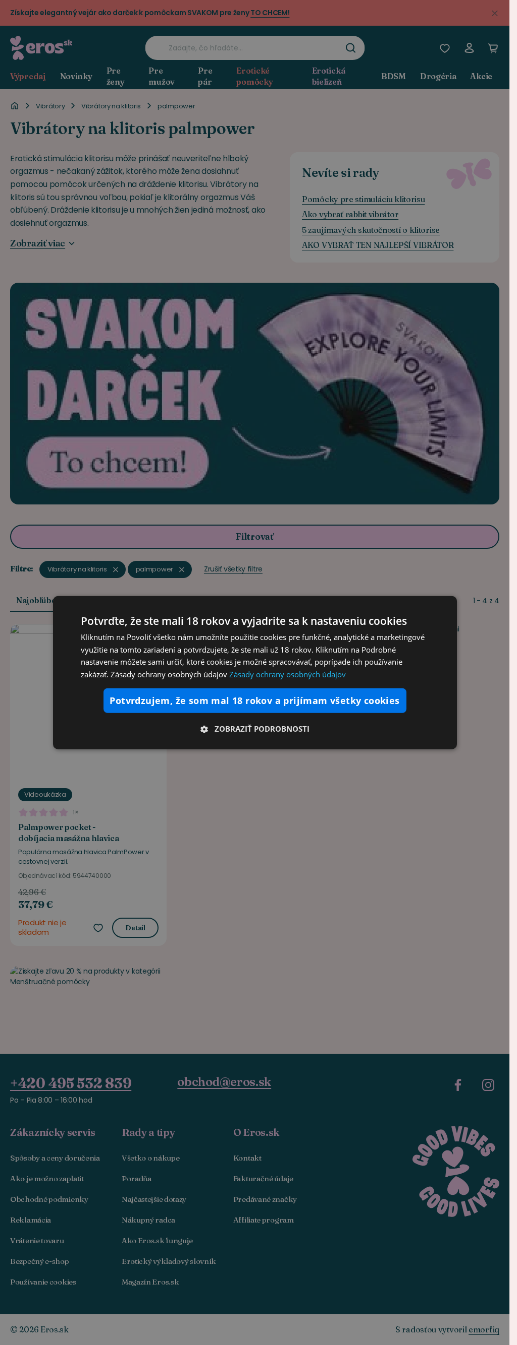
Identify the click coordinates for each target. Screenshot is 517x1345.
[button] (255, 728)
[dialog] (255, 672)
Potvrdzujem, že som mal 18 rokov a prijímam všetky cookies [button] (254, 700)
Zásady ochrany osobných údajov (287, 674)
